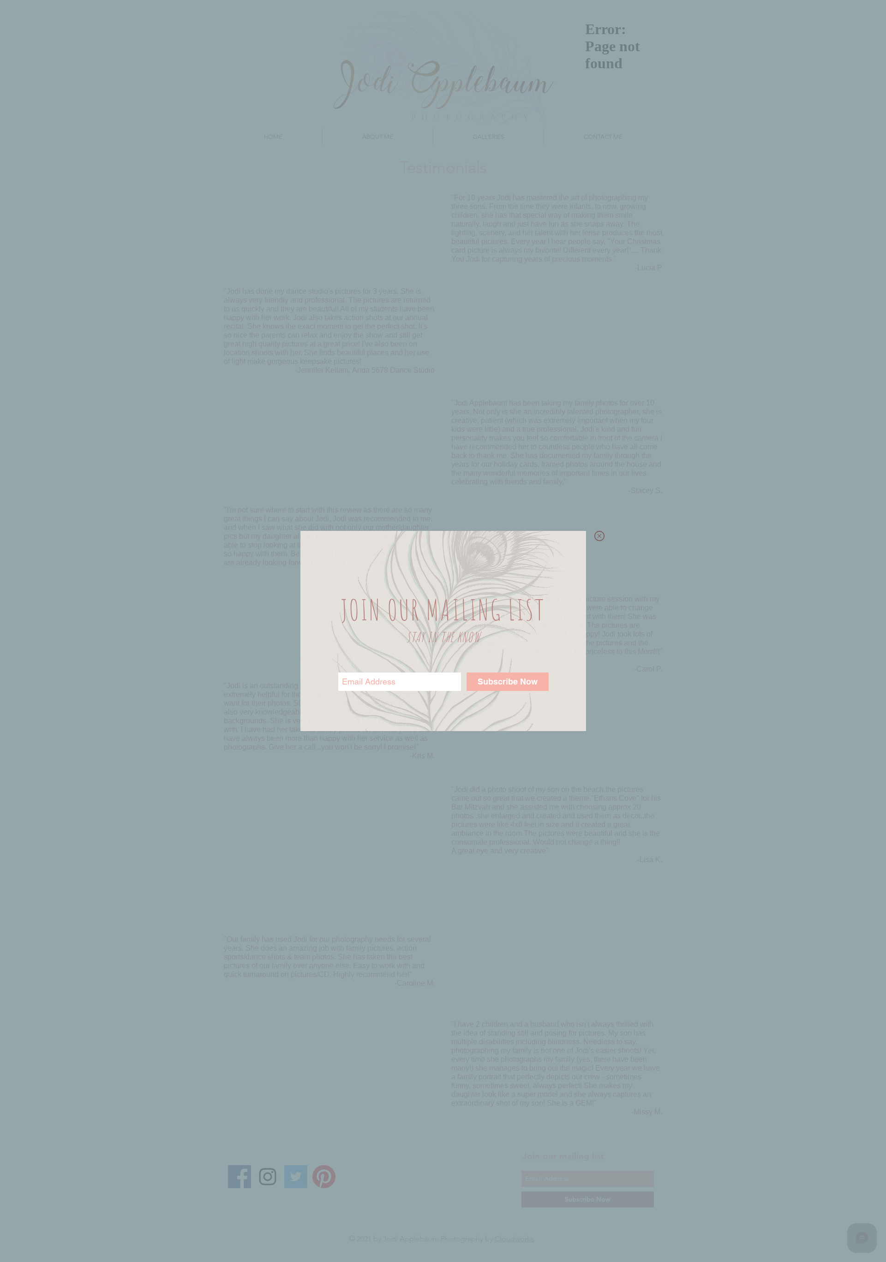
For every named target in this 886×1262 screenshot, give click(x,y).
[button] (599, 536)
